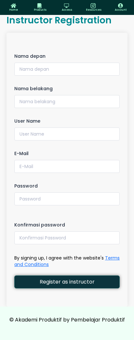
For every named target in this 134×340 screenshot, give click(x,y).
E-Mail (21, 153)
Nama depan (30, 56)
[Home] (13, 5)
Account (121, 10)
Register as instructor (67, 281)
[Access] (67, 5)
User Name (27, 121)
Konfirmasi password (39, 225)
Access (67, 10)
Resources (93, 10)
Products (40, 10)
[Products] (40, 5)
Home (13, 10)
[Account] (120, 5)
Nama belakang (33, 88)
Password (26, 186)
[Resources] (94, 5)
